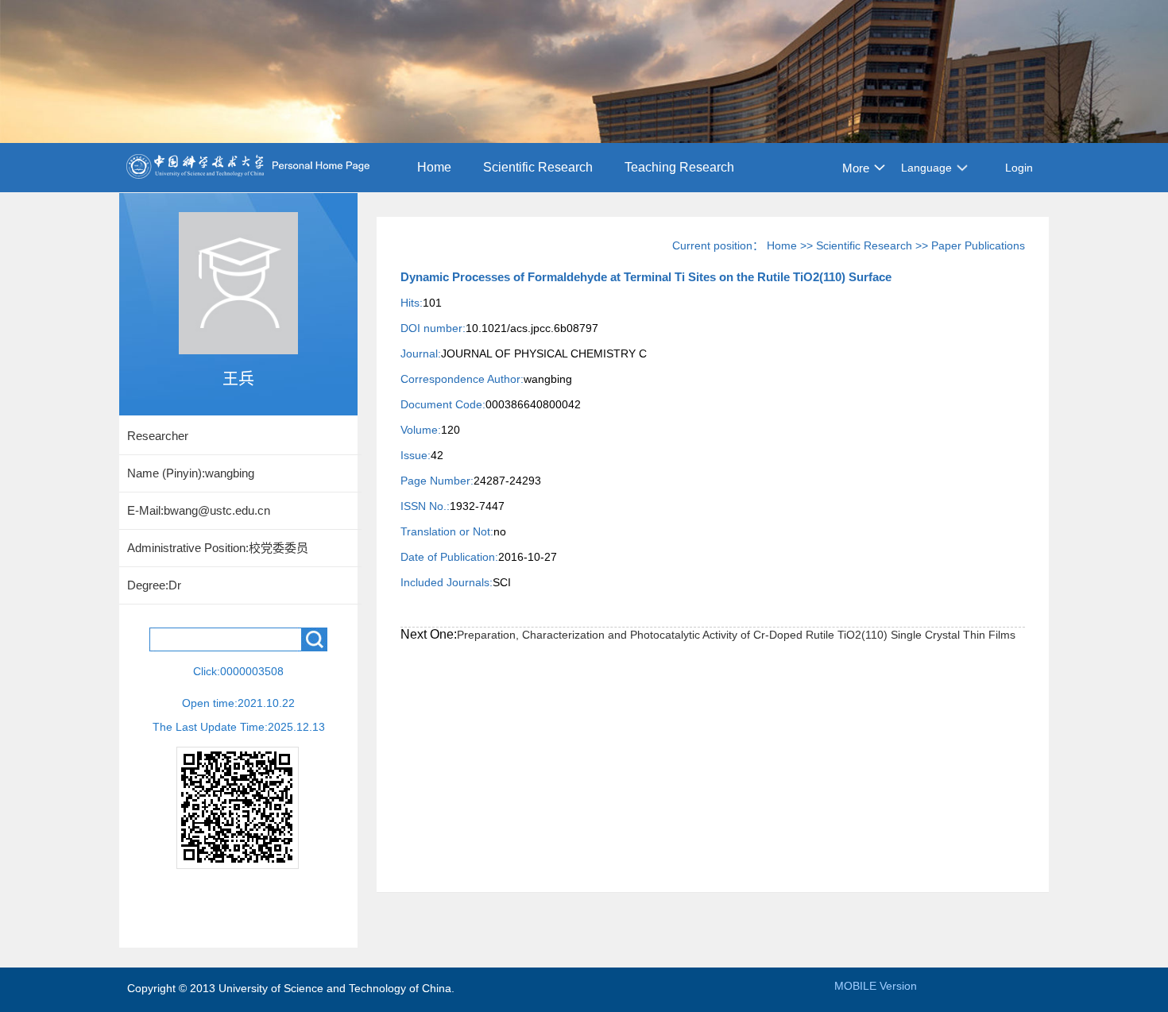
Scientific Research (538, 167)
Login (1019, 167)
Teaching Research (679, 167)
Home (434, 167)
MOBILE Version (875, 985)
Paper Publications (978, 245)
